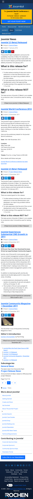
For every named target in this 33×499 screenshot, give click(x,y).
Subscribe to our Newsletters (13, 457)
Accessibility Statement (12, 477)
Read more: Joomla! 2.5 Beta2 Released (17, 103)
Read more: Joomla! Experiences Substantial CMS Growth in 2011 (17, 296)
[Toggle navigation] (3, 1)
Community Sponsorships (10, 448)
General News (13, 45)
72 (9, 383)
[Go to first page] (2, 382)
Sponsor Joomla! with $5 (21, 479)
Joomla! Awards (7, 414)
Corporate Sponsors (8, 445)
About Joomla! (12, 27)
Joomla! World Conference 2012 (16, 109)
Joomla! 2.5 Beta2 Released (14, 42)
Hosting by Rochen (16, 498)
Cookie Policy (9, 479)
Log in (27, 481)
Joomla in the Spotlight (8, 337)
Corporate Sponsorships (9, 442)
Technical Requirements (9, 434)
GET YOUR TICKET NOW (16, 21)
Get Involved (6, 405)
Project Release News (15, 172)
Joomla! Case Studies (8, 417)
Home (4, 27)
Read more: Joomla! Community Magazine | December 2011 (17, 341)
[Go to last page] (15, 382)
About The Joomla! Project (10, 409)
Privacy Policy (24, 477)
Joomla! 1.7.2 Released (10, 360)
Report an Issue (19, 481)
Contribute (18, 30)
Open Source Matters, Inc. (18, 489)
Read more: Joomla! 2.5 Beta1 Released (17, 226)
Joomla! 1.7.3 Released (10, 352)
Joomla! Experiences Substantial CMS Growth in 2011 (14, 234)
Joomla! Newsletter (8, 427)
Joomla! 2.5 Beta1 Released (14, 168)
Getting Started (7, 399)
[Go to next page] (11, 382)
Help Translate (8, 481)
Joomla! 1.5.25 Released (11, 354)
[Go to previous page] (5, 382)
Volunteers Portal (7, 452)
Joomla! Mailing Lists (8, 424)
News (11, 30)
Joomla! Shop (6, 420)
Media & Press (6, 33)
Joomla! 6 (5, 30)
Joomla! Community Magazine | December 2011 (16, 304)
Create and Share (7, 402)
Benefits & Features (24, 27)
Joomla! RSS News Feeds (9, 430)
